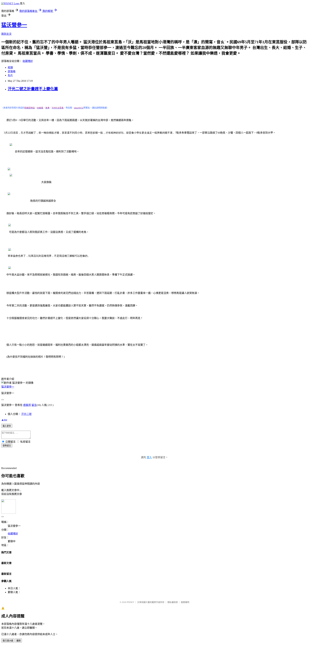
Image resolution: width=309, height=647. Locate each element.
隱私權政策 (172, 602)
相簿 (10, 67)
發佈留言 (7, 445)
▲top (4, 419)
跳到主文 (6, 34)
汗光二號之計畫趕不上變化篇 (33, 89)
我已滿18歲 (8, 640)
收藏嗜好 (28, 61)
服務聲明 (185, 602)
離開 (18, 640)
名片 (10, 75)
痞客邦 (27, 405)
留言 (34, 405)
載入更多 (7, 426)
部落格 (11, 71)
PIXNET (130, 602)
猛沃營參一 (14, 25)
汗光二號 (26, 414)
